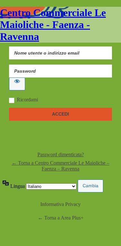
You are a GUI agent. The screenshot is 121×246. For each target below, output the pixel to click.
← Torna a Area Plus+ (61, 217)
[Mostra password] (17, 83)
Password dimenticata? (60, 154)
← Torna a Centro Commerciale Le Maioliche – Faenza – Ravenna (60, 165)
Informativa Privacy (60, 204)
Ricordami (27, 99)
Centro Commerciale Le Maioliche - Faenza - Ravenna (53, 24)
